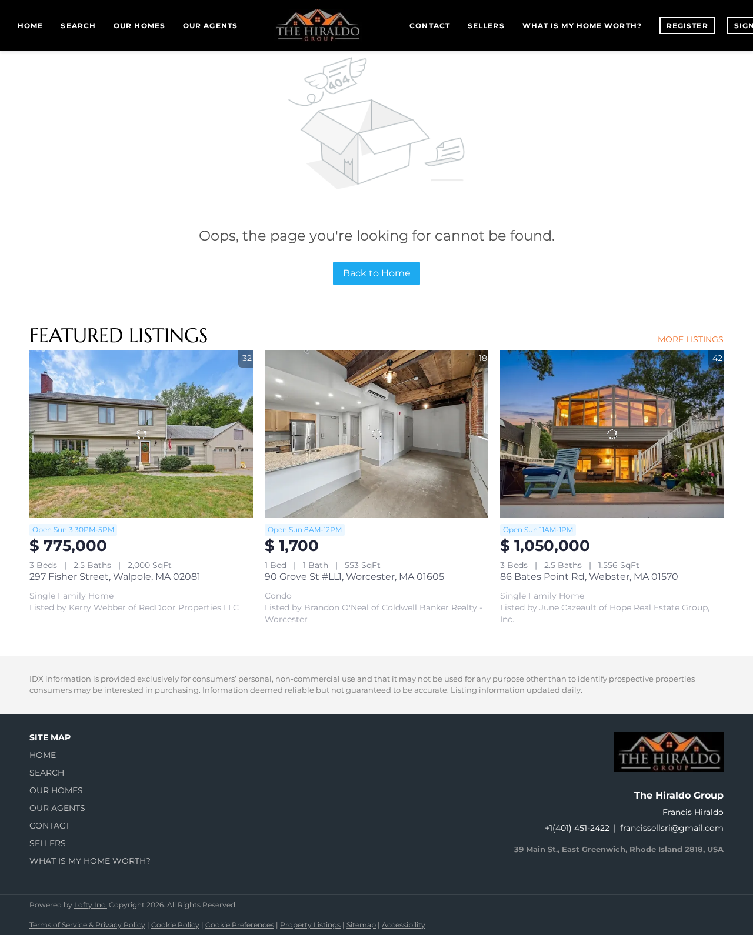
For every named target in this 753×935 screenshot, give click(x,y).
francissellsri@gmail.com (672, 828)
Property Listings (310, 924)
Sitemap (361, 924)
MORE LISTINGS (691, 339)
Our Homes (139, 25)
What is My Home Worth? (582, 25)
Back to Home (377, 273)
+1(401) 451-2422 (577, 828)
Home (30, 25)
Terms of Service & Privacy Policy (87, 924)
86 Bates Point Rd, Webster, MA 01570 (589, 576)
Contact (429, 25)
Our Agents (210, 25)
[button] (93, 755)
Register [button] (687, 25)
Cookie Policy (175, 924)
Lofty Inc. (90, 904)
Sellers (486, 25)
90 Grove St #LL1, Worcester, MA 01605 (354, 576)
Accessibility (403, 924)
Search (78, 25)
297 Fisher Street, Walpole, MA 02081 (115, 576)
